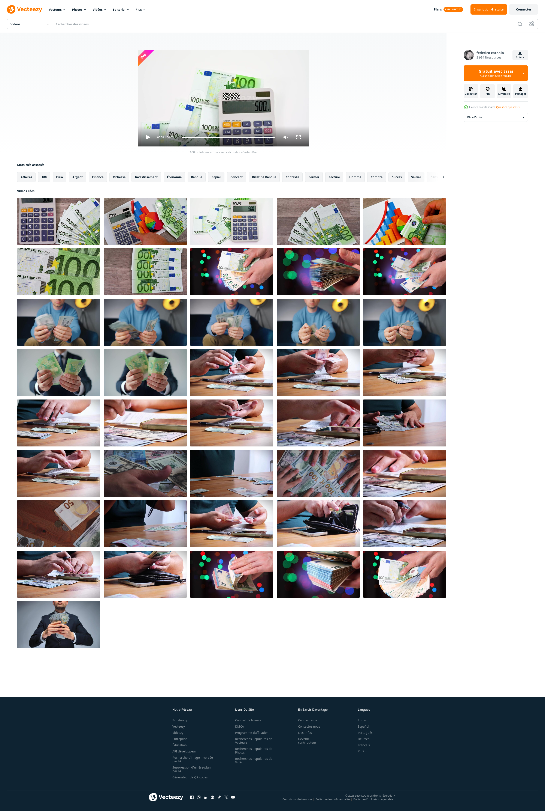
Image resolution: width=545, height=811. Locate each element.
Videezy (177, 733)
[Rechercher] (520, 24)
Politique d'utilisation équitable (373, 799)
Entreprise (179, 739)
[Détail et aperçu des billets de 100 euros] (318, 221)
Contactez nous (309, 726)
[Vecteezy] (24, 9)
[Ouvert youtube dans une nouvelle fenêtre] (233, 797)
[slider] (228, 137)
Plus (139, 10)
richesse (119, 177)
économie (174, 177)
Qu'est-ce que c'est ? (508, 107)
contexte (292, 177)
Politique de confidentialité (332, 799)
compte (376, 177)
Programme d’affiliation (252, 733)
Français (364, 745)
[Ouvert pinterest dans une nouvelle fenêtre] (212, 797)
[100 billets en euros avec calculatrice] (58, 221)
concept (236, 177)
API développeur (184, 751)
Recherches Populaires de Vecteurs (253, 741)
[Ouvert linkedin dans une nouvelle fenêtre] (205, 797)
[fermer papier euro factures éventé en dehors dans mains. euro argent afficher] (231, 271)
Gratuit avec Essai (496, 73)
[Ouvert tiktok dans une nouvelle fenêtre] (219, 797)
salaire (416, 177)
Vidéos (98, 10)
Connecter (523, 9)
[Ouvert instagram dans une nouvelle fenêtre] (198, 797)
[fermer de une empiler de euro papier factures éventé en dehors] (404, 574)
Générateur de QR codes (190, 777)
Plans (438, 9)
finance (97, 177)
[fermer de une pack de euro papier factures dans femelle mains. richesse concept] (318, 271)
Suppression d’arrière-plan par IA (191, 769)
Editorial (119, 10)
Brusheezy (179, 720)
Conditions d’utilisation (297, 799)
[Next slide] (439, 177)
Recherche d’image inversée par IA (192, 759)
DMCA (239, 726)
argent (77, 177)
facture (334, 177)
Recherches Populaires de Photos (253, 750)
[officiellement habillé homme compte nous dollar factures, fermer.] (58, 624)
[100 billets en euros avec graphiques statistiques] (404, 221)
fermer (314, 177)
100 (44, 177)
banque (196, 177)
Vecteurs (55, 10)
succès (397, 177)
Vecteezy (178, 726)
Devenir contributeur (307, 741)
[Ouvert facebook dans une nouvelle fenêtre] (192, 797)
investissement (146, 177)
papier (216, 177)
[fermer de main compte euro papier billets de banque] (404, 271)
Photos (77, 10)
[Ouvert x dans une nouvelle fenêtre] (226, 797)
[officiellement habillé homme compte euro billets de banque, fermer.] (58, 372)
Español (363, 726)
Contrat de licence (248, 720)
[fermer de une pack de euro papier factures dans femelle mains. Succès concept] (318, 574)
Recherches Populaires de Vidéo (253, 760)
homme (355, 177)
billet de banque (264, 177)
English (363, 720)
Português (365, 733)
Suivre (520, 57)
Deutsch (364, 739)
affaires (26, 177)
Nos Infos (305, 733)
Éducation (179, 745)
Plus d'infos (474, 117)
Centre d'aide (307, 720)
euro (59, 177)
